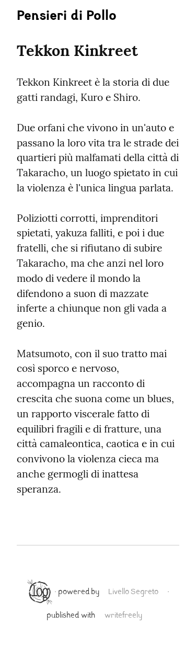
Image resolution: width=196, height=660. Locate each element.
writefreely (123, 615)
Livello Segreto (133, 592)
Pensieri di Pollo (67, 17)
